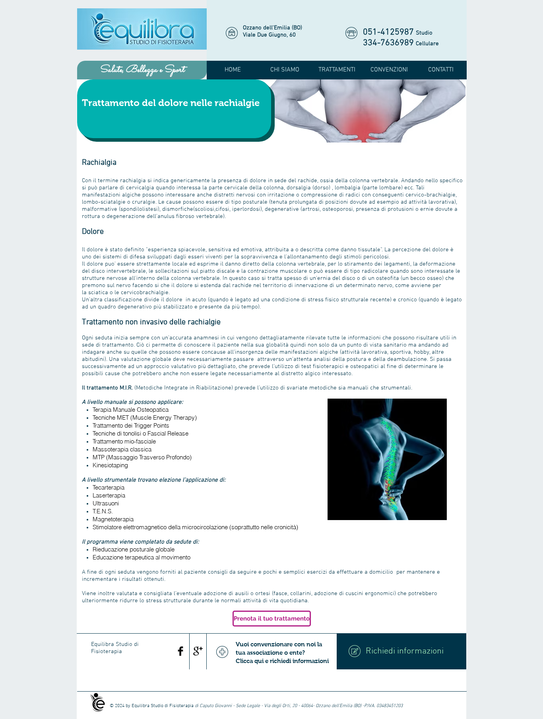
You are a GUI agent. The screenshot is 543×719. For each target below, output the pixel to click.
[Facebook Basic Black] (180, 651)
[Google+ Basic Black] (198, 651)
